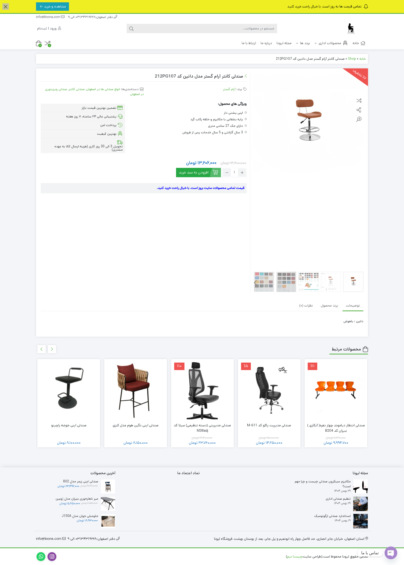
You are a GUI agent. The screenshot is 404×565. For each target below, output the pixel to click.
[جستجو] (131, 28)
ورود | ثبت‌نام (47, 28)
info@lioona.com (48, 17)
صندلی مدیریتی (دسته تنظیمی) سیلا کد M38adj (202, 428)
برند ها (304, 43)
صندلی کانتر (77, 89)
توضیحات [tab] (353, 306)
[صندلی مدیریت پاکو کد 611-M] (269, 390)
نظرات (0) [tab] (306, 306)
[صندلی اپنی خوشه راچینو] (69, 390)
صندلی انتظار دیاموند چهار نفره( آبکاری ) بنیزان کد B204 (336, 428)
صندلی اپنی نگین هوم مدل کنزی (136, 425)
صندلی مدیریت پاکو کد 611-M (269, 425)
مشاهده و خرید (55, 6)
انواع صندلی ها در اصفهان (103, 89)
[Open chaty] (391, 553)
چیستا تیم (294, 556)
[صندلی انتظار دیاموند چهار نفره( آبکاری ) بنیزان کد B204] (336, 390)
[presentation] (255, 282)
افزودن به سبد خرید (194, 172)
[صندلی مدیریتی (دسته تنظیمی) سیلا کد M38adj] (202, 390)
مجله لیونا (284, 43)
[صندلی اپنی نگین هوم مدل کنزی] (136, 390)
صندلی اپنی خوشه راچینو (69, 425)
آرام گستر (229, 89)
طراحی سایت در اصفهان (268, 556)
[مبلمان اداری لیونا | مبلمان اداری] (349, 28)
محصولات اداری (329, 43)
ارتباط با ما (249, 43)
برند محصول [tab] (329, 306)
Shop (352, 58)
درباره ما (266, 43)
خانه (356, 43)
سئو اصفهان (238, 556)
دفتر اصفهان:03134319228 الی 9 (91, 17)
